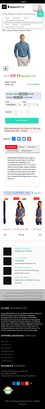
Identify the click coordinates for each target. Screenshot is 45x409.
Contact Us (6, 345)
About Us (5, 341)
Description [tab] (11, 147)
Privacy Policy (7, 358)
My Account (6, 348)
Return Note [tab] (26, 151)
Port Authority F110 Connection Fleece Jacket (31, 229)
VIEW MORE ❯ (38, 193)
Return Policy (7, 354)
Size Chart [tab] (32, 147)
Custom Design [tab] (13, 151)
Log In (23, 2)
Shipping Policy (7, 351)
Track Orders (7, 361)
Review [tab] (21, 147)
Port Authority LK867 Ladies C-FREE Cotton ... (13, 229)
